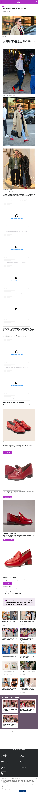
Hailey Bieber (23, 45)
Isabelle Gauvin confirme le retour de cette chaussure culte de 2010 (28, 672)
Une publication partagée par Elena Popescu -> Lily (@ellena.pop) (16, 398)
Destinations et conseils (23, 768)
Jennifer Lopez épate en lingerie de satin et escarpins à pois (27, 622)
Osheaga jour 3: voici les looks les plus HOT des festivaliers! (9, 639)
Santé (20, 761)
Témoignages (22, 762)
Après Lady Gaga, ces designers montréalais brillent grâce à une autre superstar (27, 689)
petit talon (9, 579)
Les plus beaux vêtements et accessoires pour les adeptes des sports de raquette (27, 656)
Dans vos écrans (4, 755)
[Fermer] (36, 779)
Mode (3, 6)
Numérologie (22, 756)
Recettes (2, 761)
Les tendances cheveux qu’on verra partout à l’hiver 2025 (19, 600)
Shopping (2, 768)
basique (24, 329)
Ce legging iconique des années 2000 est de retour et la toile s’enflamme (18, 591)
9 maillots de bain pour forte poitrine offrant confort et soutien (10, 689)
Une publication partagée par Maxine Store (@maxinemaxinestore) (16, 324)
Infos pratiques (3, 771)
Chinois (21, 755)
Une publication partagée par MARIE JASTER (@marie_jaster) (16, 262)
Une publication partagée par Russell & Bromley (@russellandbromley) (17, 367)
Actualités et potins (4, 754)
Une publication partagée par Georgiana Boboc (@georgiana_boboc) (16, 231)
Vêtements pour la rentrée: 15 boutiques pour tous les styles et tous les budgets (9, 622)
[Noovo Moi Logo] (19, 2)
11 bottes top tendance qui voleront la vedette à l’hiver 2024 (19, 602)
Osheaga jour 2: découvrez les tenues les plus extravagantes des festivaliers (28, 639)
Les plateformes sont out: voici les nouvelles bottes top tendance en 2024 (18, 589)
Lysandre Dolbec (18, 593)
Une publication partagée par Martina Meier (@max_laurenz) (16, 293)
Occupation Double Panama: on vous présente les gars (9, 725)
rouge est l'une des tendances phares (11, 197)
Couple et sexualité (23, 763)
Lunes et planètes (22, 757)
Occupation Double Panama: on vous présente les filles (27, 710)
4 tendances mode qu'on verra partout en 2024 (16, 604)
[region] (19, 785)
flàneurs (12, 44)
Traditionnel (21, 754)
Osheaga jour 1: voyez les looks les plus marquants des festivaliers (9, 655)
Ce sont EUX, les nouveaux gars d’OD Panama (10, 710)
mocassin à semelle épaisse (16, 194)
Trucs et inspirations (4, 762)
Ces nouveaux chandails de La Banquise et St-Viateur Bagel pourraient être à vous (8, 673)
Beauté (2, 773)
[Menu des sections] (2, 2)
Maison (2, 772)
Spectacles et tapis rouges (5, 756)
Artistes (2, 757)
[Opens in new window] (19, 516)
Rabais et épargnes (4, 769)
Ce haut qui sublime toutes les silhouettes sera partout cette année (17, 588)
